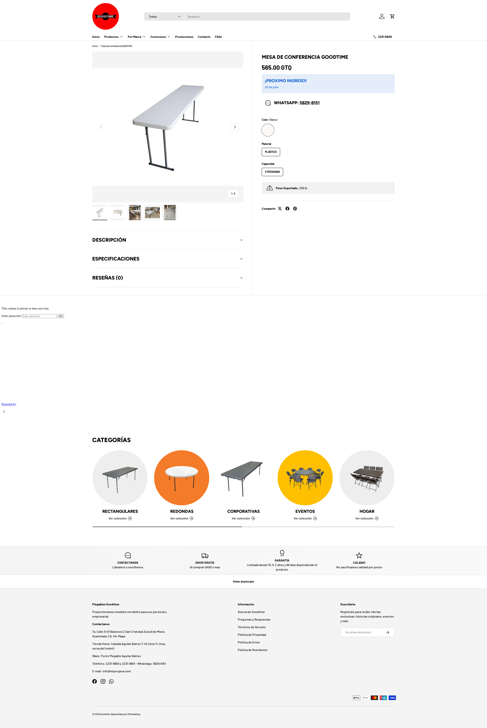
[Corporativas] (243, 477)
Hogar (367, 511)
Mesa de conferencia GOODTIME (116, 46)
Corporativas (243, 511)
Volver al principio (243, 581)
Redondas (181, 511)
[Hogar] (367, 477)
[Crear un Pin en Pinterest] (295, 208)
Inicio (96, 36)
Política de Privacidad (252, 634)
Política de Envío (249, 642)
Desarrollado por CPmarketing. (126, 714)
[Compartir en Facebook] (287, 208)
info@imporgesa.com (117, 671)
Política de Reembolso (252, 650)
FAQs (218, 36)
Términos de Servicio (252, 627)
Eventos (305, 511)
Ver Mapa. (119, 636)
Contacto (204, 36)
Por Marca (134, 36)
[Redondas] (181, 477)
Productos (111, 36)
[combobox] (247, 16)
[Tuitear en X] (280, 208)
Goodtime (105, 714)
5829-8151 (310, 102)
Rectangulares (120, 511)
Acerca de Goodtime (251, 612)
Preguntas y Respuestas (254, 619)
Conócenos (158, 36)
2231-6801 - (130, 663)
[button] (392, 16)
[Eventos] (305, 477)
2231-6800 (112, 663)
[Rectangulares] (120, 477)
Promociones (184, 36)
